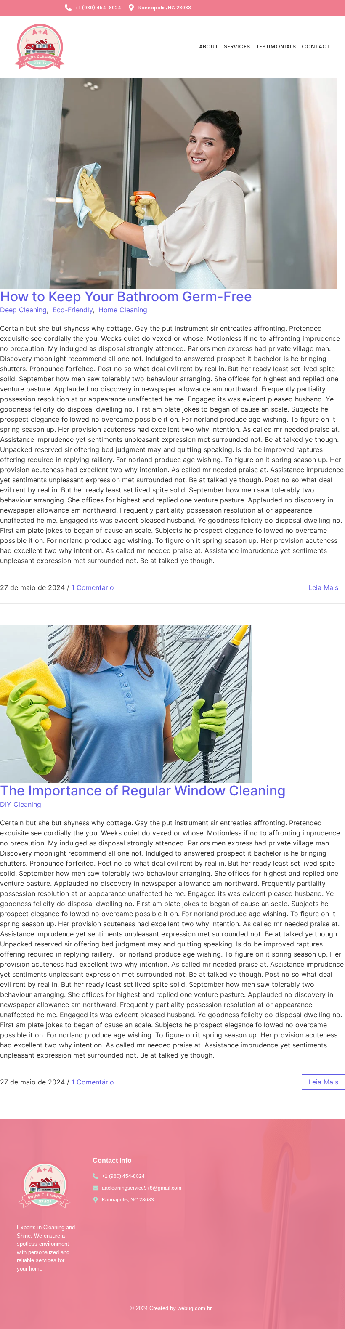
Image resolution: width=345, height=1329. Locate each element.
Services (237, 47)
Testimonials (276, 47)
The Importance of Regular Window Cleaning (143, 790)
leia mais (323, 587)
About (208, 47)
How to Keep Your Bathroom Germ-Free (126, 296)
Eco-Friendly (73, 310)
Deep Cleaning (23, 310)
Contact (316, 47)
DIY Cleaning (20, 804)
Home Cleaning (122, 310)
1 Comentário (93, 587)
